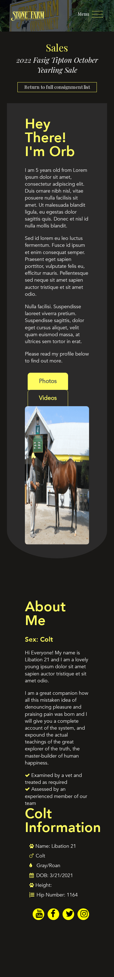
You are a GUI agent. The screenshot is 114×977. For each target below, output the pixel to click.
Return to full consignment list (57, 87)
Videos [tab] (48, 398)
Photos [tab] (48, 381)
